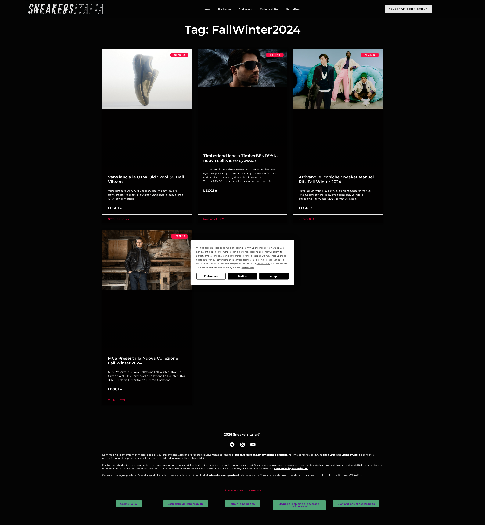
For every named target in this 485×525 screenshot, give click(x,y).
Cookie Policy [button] (263, 263)
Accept (274, 276)
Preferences (211, 276)
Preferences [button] (248, 267)
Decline (242, 276)
